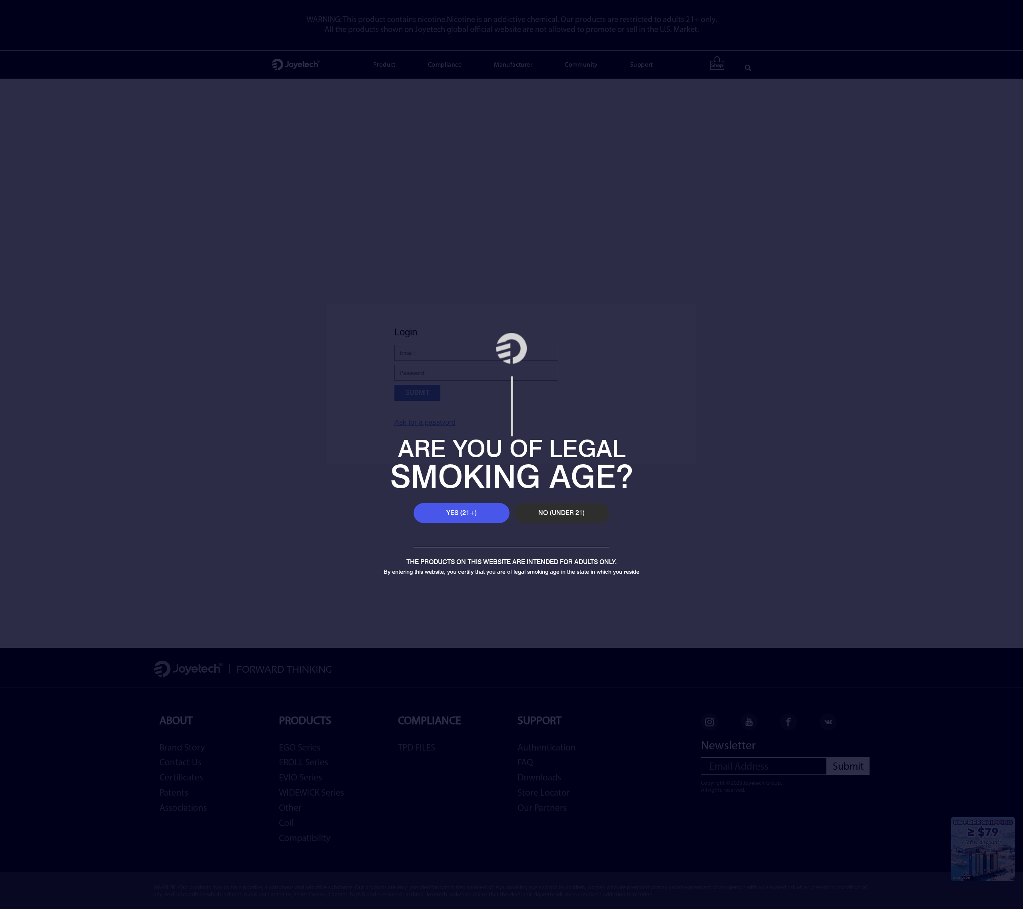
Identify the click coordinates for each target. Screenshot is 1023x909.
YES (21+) (461, 512)
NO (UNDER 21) (561, 512)
